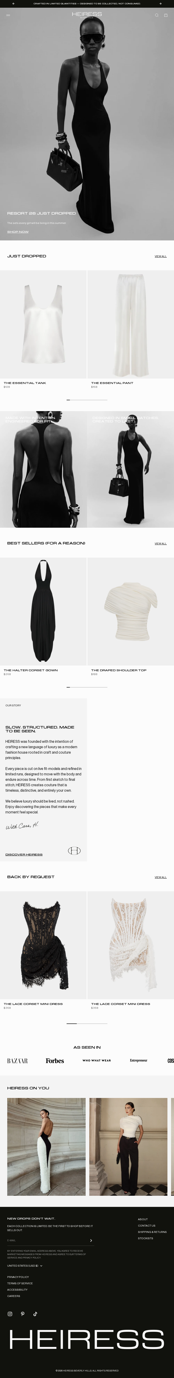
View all (161, 256)
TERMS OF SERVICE (20, 1283)
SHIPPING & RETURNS (152, 1232)
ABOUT (143, 1219)
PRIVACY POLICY (18, 1277)
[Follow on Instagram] (10, 1314)
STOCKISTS (145, 1238)
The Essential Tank (25, 383)
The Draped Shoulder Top (118, 670)
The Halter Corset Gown (31, 670)
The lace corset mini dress (33, 1004)
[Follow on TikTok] (35, 1314)
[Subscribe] (91, 1240)
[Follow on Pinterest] (22, 1314)
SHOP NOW (18, 231)
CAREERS (13, 1296)
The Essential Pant (112, 383)
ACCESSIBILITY (17, 1289)
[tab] (26, 256)
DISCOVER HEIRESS (24, 854)
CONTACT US (146, 1225)
